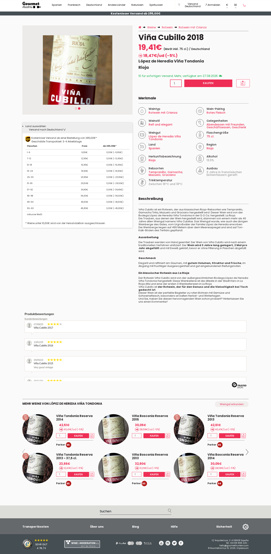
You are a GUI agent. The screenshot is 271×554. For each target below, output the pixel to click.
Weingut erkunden (232, 404)
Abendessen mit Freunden (225, 125)
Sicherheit (224, 527)
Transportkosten (35, 527)
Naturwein (137, 5)
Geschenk (239, 127)
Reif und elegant (160, 125)
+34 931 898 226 (238, 543)
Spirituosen (156, 5)
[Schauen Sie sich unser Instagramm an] (167, 544)
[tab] (77, 128)
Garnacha (174, 172)
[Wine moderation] (81, 544)
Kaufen (208, 83)
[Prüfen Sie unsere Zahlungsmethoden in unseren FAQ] (132, 543)
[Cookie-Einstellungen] (241, 527)
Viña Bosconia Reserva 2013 (150, 456)
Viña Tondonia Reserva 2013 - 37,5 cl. (74, 456)
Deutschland (94, 5)
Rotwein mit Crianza (163, 113)
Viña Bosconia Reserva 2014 (226, 456)
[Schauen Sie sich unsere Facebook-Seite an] (181, 544)
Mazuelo (155, 175)
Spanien (57, 5)
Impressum (242, 548)
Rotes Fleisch (216, 113)
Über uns (97, 527)
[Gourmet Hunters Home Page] (31, 5)
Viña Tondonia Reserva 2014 (74, 418)
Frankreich (74, 5)
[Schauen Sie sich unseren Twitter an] (174, 544)
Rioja (143, 67)
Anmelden (213, 5)
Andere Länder (116, 5)
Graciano (169, 175)
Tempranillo (157, 172)
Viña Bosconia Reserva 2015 (150, 418)
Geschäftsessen (218, 127)
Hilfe (174, 527)
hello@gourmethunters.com (234, 545)
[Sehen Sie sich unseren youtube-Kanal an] (161, 544)
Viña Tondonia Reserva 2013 (226, 418)
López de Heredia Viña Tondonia (171, 61)
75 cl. (210, 136)
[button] (193, 6)
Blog (135, 527)
